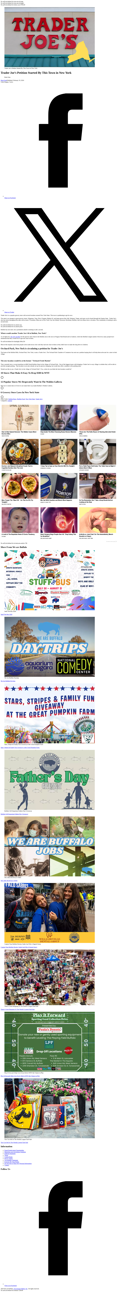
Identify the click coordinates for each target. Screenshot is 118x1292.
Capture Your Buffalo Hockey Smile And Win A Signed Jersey (19, 947)
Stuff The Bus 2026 (6, 614)
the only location (15, 337)
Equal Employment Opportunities (14, 1150)
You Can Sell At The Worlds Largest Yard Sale (14, 1142)
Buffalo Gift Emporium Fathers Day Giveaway (14, 814)
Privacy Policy (8, 1158)
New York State (30, 399)
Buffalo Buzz (12, 399)
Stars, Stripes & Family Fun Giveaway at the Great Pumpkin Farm (20, 747)
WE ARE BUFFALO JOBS (9, 880)
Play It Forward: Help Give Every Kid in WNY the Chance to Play (20, 1076)
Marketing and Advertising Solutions (15, 1152)
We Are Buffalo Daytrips (8, 681)
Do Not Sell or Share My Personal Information (18, 1163)
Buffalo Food (21, 399)
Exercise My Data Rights (11, 1162)
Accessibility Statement (11, 1160)
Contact (6, 1165)
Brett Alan (4, 80)
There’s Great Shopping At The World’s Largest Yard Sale (18, 1009)
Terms (6, 1155)
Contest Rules (8, 1157)
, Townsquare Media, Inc (20, 1289)
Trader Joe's (39, 399)
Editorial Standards (9, 1153)
